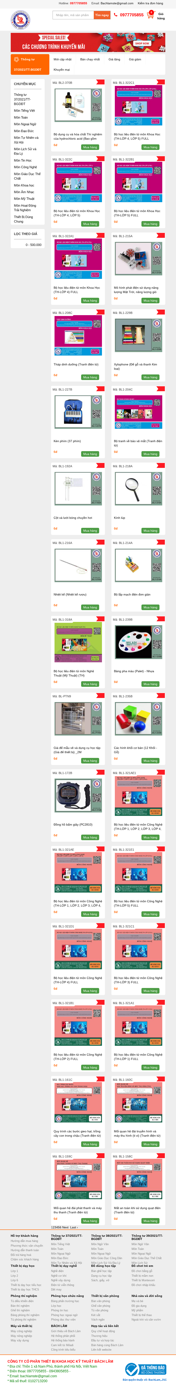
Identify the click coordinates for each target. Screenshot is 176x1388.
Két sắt (95, 1315)
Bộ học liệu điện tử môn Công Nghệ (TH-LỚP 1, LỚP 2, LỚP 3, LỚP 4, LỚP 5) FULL (138, 829)
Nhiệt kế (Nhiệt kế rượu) (70, 594)
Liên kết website (101, 1349)
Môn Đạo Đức (24, 131)
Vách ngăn (98, 1319)
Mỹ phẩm (137, 1310)
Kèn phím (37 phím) (67, 441)
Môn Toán (21, 117)
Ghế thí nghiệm (20, 1310)
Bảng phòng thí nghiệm (25, 1315)
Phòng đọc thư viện (63, 1319)
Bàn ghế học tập (101, 1271)
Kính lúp (119, 517)
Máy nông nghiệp (21, 1336)
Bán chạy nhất (90, 59)
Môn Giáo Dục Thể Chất (147, 1258)
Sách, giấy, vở (100, 1280)
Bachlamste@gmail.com (117, 3)
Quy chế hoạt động (103, 1331)
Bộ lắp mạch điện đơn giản (132, 594)
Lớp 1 (14, 1271)
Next (65, 1227)
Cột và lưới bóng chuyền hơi (73, 517)
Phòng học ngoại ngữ (64, 1315)
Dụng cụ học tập (101, 1275)
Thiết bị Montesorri (143, 1280)
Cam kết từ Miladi (62, 1345)
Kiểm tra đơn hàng (150, 3)
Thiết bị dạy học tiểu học (26, 1285)
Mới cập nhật (62, 59)
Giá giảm (135, 59)
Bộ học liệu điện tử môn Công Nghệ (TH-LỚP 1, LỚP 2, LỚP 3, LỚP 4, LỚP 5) (78, 905)
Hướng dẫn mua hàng (24, 1241)
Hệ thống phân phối (63, 1336)
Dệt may (56, 1289)
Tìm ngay (102, 15)
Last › (74, 1227)
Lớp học (56, 1305)
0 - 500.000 (33, 245)
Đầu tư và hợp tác (102, 1340)
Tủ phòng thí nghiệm (23, 1319)
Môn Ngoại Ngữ (25, 124)
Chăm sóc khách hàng (25, 1259)
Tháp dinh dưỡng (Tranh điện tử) (76, 364)
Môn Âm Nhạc (24, 192)
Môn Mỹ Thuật (24, 198)
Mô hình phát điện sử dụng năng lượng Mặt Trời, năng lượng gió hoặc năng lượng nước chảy (136, 292)
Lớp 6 (14, 1280)
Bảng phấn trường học (65, 1301)
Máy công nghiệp (21, 1331)
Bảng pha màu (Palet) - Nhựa (134, 671)
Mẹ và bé (137, 1301)
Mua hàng (90, 147)
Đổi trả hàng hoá (21, 1255)
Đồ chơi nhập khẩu (143, 1285)
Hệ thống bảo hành (62, 1340)
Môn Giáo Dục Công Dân (106, 1258)
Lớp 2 (14, 1275)
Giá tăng (114, 59)
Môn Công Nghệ (25, 167)
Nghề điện (57, 1271)
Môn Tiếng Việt (24, 110)
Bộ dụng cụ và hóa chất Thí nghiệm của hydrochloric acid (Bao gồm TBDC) (78, 139)
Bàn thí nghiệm (20, 1305)
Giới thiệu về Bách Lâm (66, 1331)
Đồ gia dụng (139, 1305)
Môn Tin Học (23, 160)
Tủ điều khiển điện (22, 1301)
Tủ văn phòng (99, 1310)
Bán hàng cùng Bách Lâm (107, 1345)
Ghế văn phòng (100, 1305)
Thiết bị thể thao (142, 1315)
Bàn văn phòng (100, 1301)
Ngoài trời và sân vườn (146, 1319)
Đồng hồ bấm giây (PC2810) (73, 824)
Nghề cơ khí (59, 1275)
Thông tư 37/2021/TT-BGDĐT (22, 99)
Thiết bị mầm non (142, 1275)
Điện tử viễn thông (62, 1285)
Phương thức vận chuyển (27, 1245)
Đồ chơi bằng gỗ (142, 1271)
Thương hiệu (99, 1336)
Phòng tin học (59, 1310)
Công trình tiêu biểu (63, 1349)
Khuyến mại (62, 69)
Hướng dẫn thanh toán (25, 1250)
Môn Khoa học (24, 185)
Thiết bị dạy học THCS (25, 1289)
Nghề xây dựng (60, 1280)
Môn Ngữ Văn (100, 1244)
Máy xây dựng (20, 1340)
